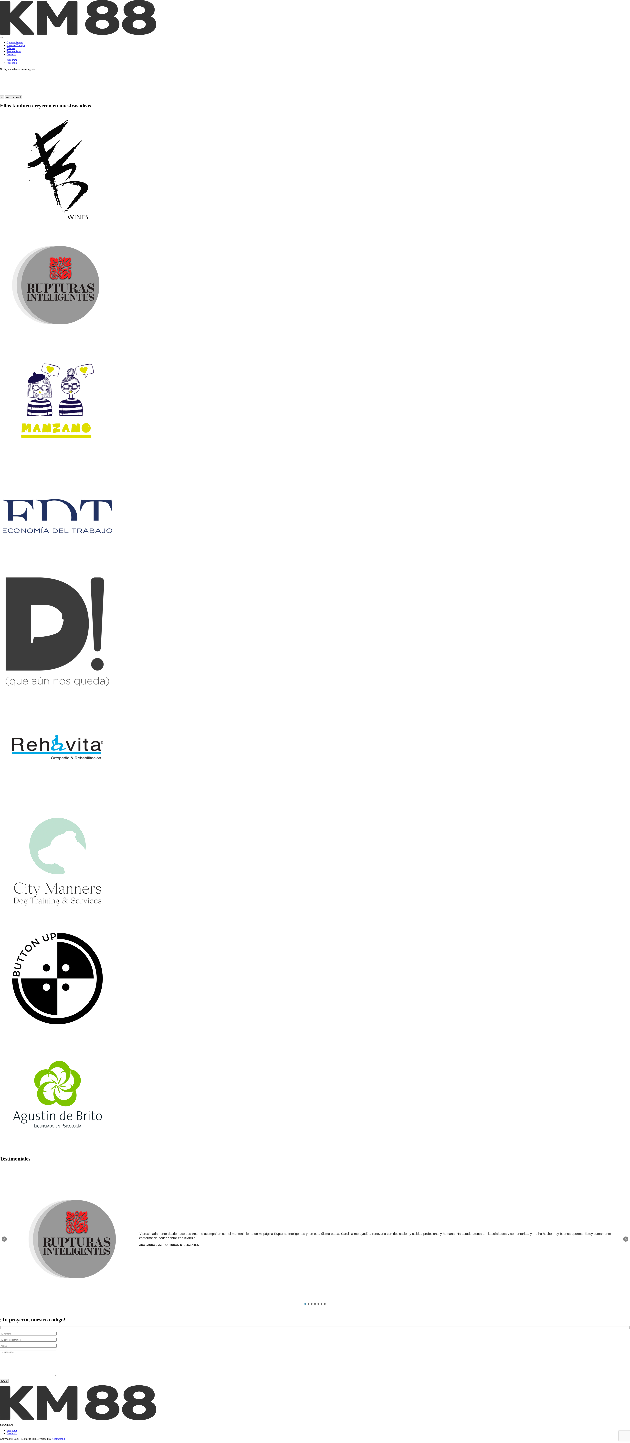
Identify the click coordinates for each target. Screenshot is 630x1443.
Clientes (11, 48)
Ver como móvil (13, 97)
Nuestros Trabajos (16, 45)
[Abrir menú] (1, 37)
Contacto (11, 54)
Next (625, 1239)
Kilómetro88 (58, 1438)
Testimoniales (14, 51)
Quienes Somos (15, 42)
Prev (4, 1239)
